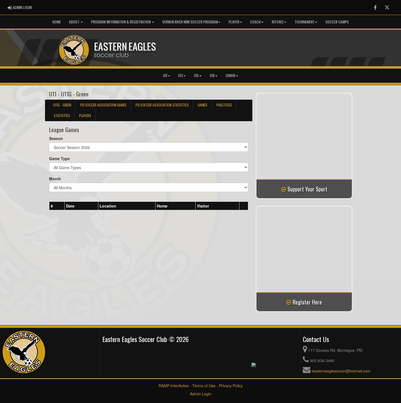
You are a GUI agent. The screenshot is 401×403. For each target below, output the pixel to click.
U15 (196, 75)
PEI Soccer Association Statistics (162, 105)
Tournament (305, 22)
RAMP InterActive (173, 385)
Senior (230, 75)
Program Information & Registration (121, 22)
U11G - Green (62, 105)
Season (56, 138)
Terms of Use (204, 385)
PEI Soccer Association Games (103, 105)
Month (55, 178)
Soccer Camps (337, 22)
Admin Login (200, 393)
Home (56, 22)
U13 (180, 75)
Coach (255, 22)
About (74, 22)
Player (234, 22)
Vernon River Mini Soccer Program (190, 22)
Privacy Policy (231, 385)
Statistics (62, 115)
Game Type (59, 158)
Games (202, 105)
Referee (278, 22)
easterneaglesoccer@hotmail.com (341, 371)
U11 (165, 75)
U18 (212, 75)
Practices (224, 105)
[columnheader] (57, 206)
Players (85, 115)
